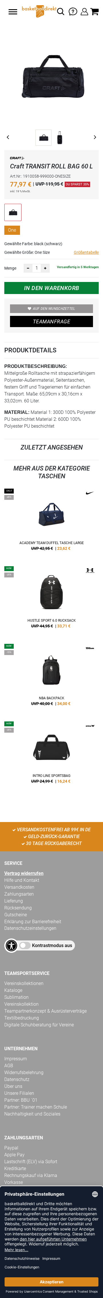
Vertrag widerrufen (23, 873)
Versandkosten (19, 887)
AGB (8, 1065)
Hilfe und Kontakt (21, 880)
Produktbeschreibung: (35, 366)
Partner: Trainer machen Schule (35, 1107)
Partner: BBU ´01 (20, 1100)
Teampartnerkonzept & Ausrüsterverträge (45, 1011)
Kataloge (13, 990)
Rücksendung (18, 908)
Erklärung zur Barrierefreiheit (32, 921)
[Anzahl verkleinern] (28, 268)
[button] (12, 11)
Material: (16, 412)
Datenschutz (16, 1079)
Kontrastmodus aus (52, 945)
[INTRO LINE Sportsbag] (51, 754)
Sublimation (16, 997)
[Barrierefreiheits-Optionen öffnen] (11, 945)
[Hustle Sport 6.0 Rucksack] (51, 599)
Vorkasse (13, 1182)
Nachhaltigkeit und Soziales (32, 1114)
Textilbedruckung (21, 1018)
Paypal (11, 1148)
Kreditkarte (15, 1168)
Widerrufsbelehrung (23, 1072)
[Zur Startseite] (38, 11)
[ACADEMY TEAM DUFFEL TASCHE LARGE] (51, 522)
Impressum (15, 1058)
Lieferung (13, 901)
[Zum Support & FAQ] (73, 11)
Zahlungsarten (19, 894)
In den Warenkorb (51, 288)
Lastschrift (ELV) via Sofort (30, 1161)
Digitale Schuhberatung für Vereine (39, 1025)
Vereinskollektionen (23, 983)
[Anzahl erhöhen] (45, 268)
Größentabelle (86, 252)
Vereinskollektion (21, 1004)
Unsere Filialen (19, 1093)
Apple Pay (14, 1154)
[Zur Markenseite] (17, 159)
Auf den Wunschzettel (54, 309)
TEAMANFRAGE (51, 321)
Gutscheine (15, 914)
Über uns (13, 1086)
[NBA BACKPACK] (51, 677)
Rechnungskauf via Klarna (30, 1175)
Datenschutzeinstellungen (30, 928)
